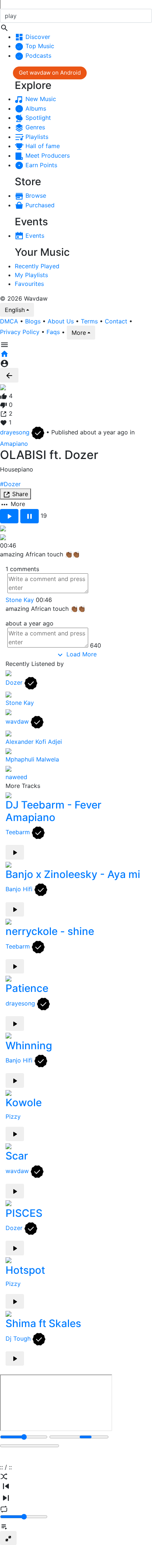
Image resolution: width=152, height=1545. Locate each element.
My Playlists (31, 275)
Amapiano (14, 443)
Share (19, 494)
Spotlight (37, 117)
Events (34, 235)
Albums (35, 108)
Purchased (39, 205)
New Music (40, 99)
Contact (116, 321)
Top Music (39, 46)
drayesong (15, 432)
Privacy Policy (19, 332)
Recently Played (37, 266)
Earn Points (40, 165)
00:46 (44, 599)
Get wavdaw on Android (50, 72)
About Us (61, 321)
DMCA (9, 321)
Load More (81, 654)
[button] (76, 20)
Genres (34, 127)
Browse (35, 195)
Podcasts (37, 55)
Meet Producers (47, 155)
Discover (37, 36)
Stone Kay (20, 599)
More (79, 332)
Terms (89, 321)
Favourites (29, 283)
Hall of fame (42, 146)
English (15, 309)
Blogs (33, 321)
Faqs (53, 332)
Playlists (36, 136)
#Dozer (10, 484)
